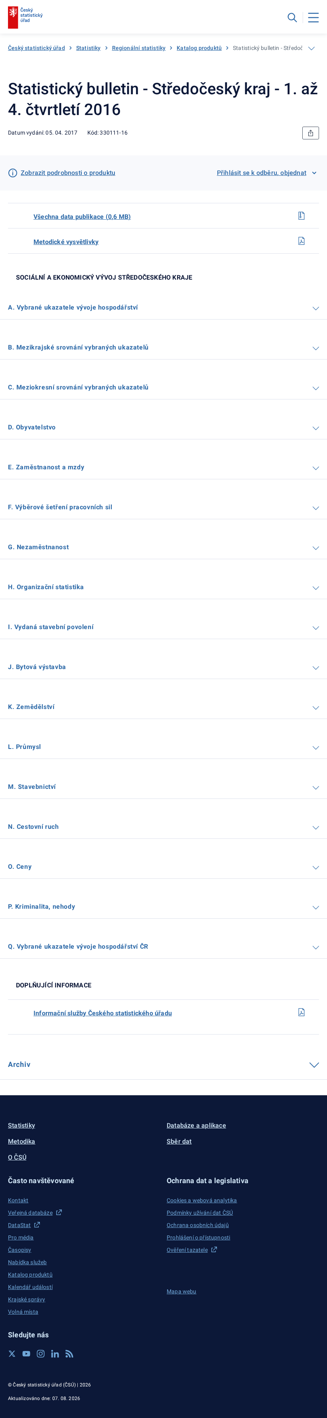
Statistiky (88, 48)
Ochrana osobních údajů (198, 1225)
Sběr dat (179, 1141)
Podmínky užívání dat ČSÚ (200, 1212)
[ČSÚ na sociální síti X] (12, 1354)
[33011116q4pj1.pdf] (301, 1012)
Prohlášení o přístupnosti (198, 1237)
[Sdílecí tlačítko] (310, 133)
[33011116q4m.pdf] (301, 241)
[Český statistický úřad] (25, 17)
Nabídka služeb (27, 1262)
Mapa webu (182, 1291)
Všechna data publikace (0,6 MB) (82, 216)
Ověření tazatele (187, 1250)
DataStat (19, 1225)
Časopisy (19, 1250)
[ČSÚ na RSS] (69, 1354)
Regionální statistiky (139, 48)
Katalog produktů (199, 48)
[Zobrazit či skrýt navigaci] (311, 48)
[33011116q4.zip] (301, 216)
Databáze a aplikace (196, 1125)
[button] (84, 1180)
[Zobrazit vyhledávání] (292, 17)
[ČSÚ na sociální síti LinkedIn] (55, 1354)
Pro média (21, 1237)
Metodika (21, 1141)
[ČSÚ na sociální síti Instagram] (41, 1354)
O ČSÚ (17, 1157)
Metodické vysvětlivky (65, 242)
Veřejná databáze (30, 1212)
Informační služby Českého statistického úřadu (102, 1013)
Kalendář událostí (30, 1287)
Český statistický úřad (36, 48)
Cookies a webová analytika (202, 1200)
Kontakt (18, 1200)
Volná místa (23, 1312)
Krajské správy (26, 1299)
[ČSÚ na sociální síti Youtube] (26, 1354)
